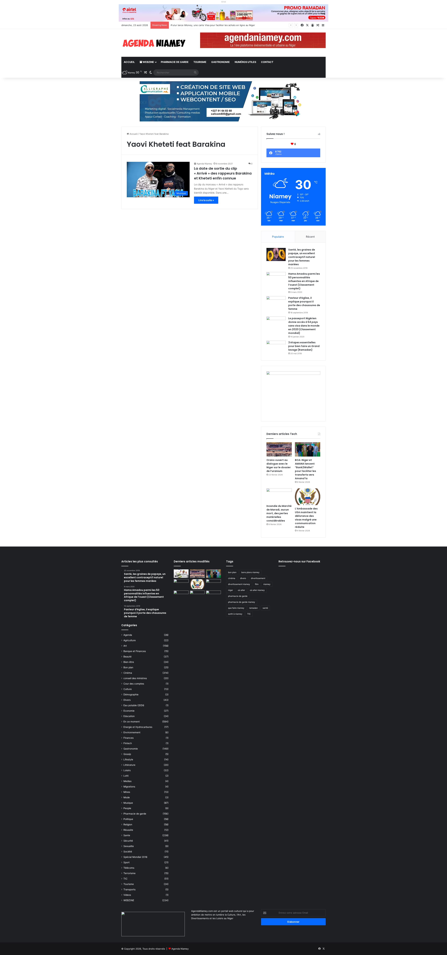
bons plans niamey (250, 572)
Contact (267, 61)
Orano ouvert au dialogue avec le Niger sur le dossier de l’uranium (207, 25)
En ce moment (131, 721)
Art (125, 645)
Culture (127, 689)
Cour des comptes (133, 683)
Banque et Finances (134, 651)
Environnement (131, 732)
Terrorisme (129, 873)
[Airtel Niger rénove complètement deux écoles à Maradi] (213, 595)
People (127, 808)
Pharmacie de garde (175, 61)
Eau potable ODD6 (133, 705)
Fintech (127, 743)
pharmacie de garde (237, 596)
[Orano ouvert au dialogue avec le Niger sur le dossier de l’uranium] (279, 449)
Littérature (129, 765)
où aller (241, 590)
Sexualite (128, 846)
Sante (126, 835)
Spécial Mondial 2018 (135, 857)
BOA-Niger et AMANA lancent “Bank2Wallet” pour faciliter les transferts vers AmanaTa (305, 469)
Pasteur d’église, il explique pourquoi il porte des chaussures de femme (304, 303)
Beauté (127, 656)
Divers (127, 700)
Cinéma (127, 672)
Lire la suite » (206, 200)
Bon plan (128, 667)
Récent (310, 236)
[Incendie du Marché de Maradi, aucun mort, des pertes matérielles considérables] (279, 495)
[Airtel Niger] (223, 12)
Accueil (129, 61)
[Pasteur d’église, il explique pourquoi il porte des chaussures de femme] (276, 302)
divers (243, 578)
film (256, 584)
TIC (125, 878)
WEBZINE (148, 61)
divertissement (258, 578)
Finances (128, 737)
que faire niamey (236, 608)
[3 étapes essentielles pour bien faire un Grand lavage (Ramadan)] (276, 348)
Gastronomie (220, 61)
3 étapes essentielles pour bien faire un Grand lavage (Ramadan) (304, 346)
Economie (128, 710)
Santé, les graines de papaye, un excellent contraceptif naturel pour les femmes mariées (301, 257)
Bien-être (128, 662)
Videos (127, 894)
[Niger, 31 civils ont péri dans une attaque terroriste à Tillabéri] (213, 583)
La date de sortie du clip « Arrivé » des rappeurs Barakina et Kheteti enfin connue (223, 173)
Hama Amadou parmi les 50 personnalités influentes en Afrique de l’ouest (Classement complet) (304, 281)
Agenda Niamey (204, 163)
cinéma (231, 578)
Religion (127, 824)
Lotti (126, 775)
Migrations (129, 786)
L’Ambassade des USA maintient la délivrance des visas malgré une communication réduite (306, 518)
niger (230, 590)
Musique (128, 802)
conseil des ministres (135, 678)
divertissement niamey (239, 584)
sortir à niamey (235, 614)
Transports (129, 889)
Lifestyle (128, 759)
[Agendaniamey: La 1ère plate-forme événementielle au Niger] (153, 43)
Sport (126, 862)
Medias (127, 781)
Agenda (127, 635)
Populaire (278, 236)
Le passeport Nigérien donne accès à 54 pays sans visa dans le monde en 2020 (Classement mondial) (304, 326)
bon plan (232, 572)
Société (127, 851)
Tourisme (199, 61)
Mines (126, 792)
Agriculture (129, 640)
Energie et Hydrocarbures (137, 727)
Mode (126, 797)
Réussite (128, 830)
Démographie (130, 694)
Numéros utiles (245, 61)
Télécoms (128, 867)
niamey (266, 584)
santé (265, 608)
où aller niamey (257, 590)
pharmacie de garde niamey (241, 602)
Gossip (127, 754)
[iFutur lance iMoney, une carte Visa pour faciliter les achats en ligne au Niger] (181, 573)
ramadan (253, 608)
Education (129, 716)
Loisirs (127, 770)
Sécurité (128, 840)
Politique (128, 819)
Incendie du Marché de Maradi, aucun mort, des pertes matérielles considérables (279, 513)
